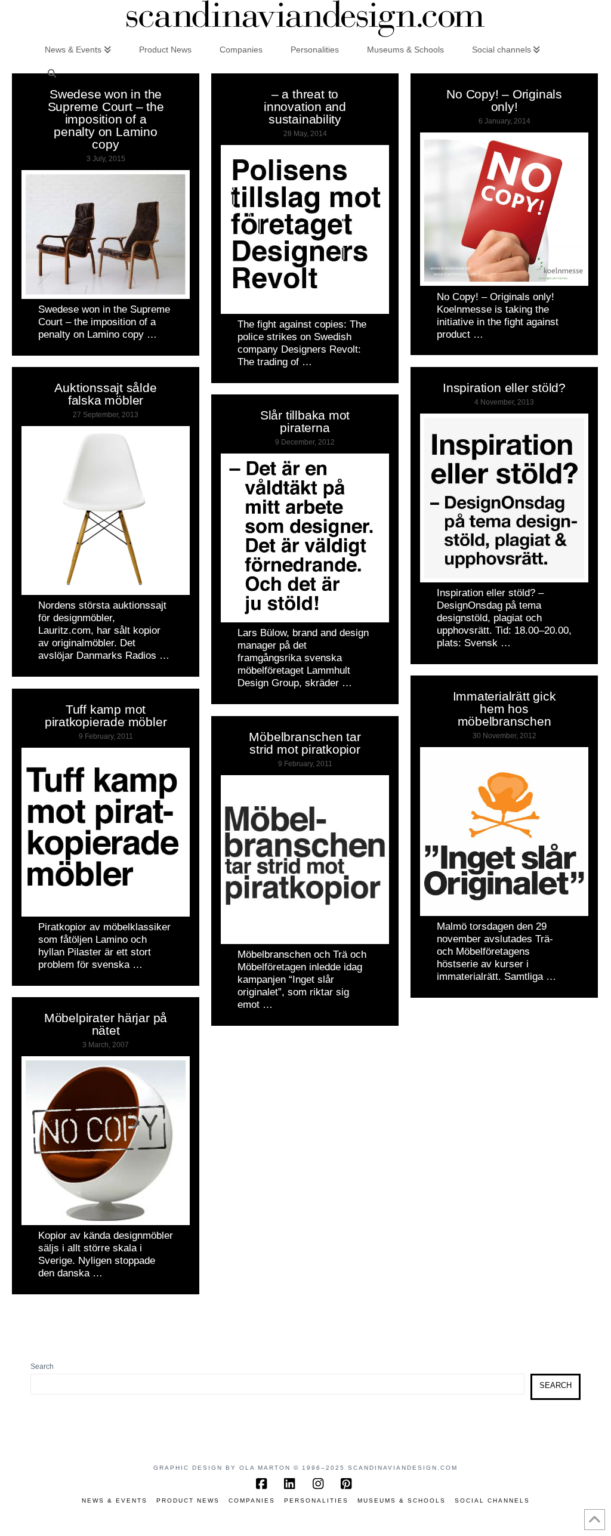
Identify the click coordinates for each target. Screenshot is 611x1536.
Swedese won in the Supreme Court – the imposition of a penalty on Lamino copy (106, 119)
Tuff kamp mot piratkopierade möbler (106, 715)
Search (42, 1366)
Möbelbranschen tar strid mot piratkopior (304, 743)
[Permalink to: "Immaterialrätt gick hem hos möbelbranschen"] (504, 831)
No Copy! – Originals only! (504, 100)
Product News (188, 1500)
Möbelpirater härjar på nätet (105, 1024)
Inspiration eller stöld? (504, 387)
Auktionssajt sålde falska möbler (105, 394)
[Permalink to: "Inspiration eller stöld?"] (504, 498)
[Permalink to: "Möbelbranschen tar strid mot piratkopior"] (305, 859)
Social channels (492, 1500)
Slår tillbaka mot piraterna (305, 421)
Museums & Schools (401, 1500)
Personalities (316, 1500)
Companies (252, 1500)
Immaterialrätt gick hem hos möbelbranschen (504, 708)
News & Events (114, 1500)
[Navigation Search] (51, 73)
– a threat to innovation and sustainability (305, 106)
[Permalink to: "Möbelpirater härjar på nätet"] (106, 1140)
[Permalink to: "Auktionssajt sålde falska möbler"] (106, 510)
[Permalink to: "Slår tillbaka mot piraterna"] (305, 538)
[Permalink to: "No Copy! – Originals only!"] (504, 209)
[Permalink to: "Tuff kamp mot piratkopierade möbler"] (106, 832)
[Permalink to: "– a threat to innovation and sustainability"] (305, 229)
